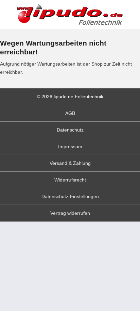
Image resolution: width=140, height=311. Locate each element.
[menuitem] (70, 113)
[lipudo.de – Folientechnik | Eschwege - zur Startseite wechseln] (70, 14)
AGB (70, 113)
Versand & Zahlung (70, 163)
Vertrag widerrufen (70, 213)
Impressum (70, 146)
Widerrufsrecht (70, 180)
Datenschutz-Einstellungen (70, 196)
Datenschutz (70, 130)
